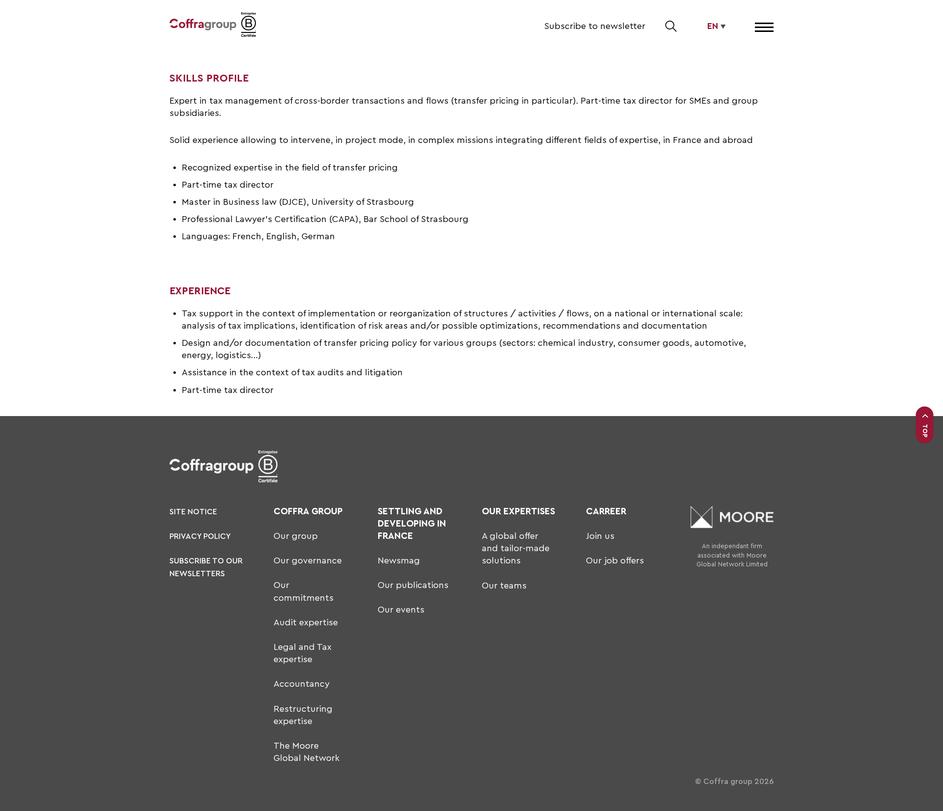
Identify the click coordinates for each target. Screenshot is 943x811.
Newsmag (399, 560)
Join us (600, 535)
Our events (401, 609)
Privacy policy (200, 536)
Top (925, 430)
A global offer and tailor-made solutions (516, 548)
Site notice (193, 512)
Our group (296, 535)
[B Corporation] (248, 26)
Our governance (308, 560)
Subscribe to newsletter (594, 26)
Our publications (413, 585)
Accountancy (302, 683)
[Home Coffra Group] (202, 26)
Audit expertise (306, 622)
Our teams (504, 585)
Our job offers (615, 560)
